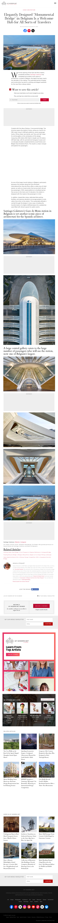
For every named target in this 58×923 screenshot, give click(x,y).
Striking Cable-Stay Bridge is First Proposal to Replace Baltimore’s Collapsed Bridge (27, 552)
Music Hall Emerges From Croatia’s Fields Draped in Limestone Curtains (46, 836)
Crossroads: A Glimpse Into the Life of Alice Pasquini (32, 578)
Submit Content (23, 917)
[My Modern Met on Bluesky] (46, 907)
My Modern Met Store (12, 700)
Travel (31, 901)
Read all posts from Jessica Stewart (21, 581)
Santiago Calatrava (35, 74)
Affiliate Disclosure (40, 917)
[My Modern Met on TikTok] (38, 907)
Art (8, 899)
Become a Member (41, 606)
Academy (36, 901)
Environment (50, 899)
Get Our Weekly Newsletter (46, 596)
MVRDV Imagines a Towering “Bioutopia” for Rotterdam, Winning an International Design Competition (28, 783)
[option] (16, 681)
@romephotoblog (26, 579)
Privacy (46, 917)
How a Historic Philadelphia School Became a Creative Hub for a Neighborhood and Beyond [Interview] (11, 864)
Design (12, 899)
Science (20, 901)
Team (18, 917)
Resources (39, 899)
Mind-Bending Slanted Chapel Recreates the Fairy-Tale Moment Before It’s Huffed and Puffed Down (46, 864)
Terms (50, 917)
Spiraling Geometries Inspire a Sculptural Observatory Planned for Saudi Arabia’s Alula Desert (28, 755)
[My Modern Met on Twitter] (20, 907)
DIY (30, 899)
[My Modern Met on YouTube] (33, 907)
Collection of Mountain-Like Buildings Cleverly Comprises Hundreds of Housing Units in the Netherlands (28, 864)
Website (17, 542)
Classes (44, 899)
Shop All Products (48, 699)
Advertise (33, 917)
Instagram (23, 542)
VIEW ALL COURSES (13, 654)
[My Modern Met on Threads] (42, 907)
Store (41, 901)
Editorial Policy (13, 917)
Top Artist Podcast (19, 569)
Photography (18, 899)
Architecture (31, 10)
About (7, 917)
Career (33, 899)
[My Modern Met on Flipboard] (29, 907)
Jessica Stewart (24, 26)
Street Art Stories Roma (38, 576)
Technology (25, 901)
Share (35, 589)
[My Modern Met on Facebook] (11, 907)
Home (24, 10)
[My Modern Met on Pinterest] (16, 907)
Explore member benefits (41, 609)
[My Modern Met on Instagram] (24, 907)
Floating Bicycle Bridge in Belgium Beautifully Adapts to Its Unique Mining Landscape (27, 554)
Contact (29, 917)
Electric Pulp (51, 920)
